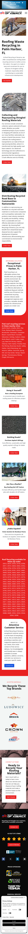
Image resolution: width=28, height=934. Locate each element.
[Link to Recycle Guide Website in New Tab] (14, 881)
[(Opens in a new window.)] (14, 852)
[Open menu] (26, 13)
